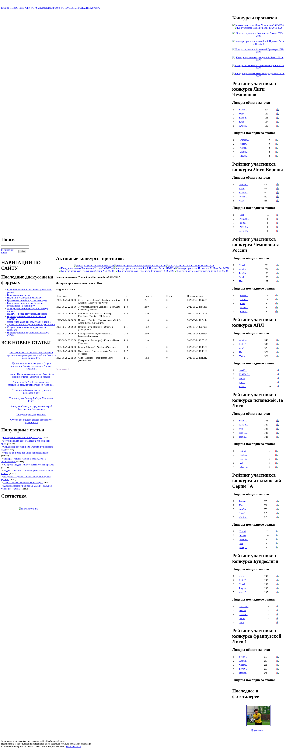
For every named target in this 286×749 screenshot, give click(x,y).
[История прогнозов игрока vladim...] (276, 152)
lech (242, 463)
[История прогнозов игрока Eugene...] (277, 588)
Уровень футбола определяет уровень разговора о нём (31, 391)
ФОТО (64, 8)
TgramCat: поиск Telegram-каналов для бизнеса (31, 324)
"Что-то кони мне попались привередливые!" (26, 452)
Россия (56, 8)
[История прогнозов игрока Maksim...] (276, 467)
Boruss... (243, 673)
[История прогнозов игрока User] (277, 114)
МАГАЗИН (84, 8)
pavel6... (244, 307)
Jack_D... (244, 231)
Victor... (243, 144)
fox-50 (243, 451)
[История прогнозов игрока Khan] (277, 122)
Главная (5, 8)
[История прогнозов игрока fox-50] (276, 451)
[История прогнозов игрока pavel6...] (276, 308)
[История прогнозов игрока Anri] (277, 623)
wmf (241, 348)
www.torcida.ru (73, 746)
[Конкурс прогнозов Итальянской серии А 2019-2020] (87, 271)
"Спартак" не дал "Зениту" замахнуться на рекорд (28, 464)
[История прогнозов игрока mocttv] (278, 378)
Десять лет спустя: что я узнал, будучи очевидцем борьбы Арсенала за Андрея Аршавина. (31, 366)
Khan (241, 121)
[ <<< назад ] (62, 369)
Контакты (95, 8)
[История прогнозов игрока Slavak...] (277, 110)
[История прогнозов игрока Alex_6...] (277, 227)
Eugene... (243, 588)
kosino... (244, 299)
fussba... (243, 455)
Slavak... (243, 109)
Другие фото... (258, 730)
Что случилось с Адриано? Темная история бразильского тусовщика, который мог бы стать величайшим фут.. (31, 355)
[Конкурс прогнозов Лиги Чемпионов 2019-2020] (139, 265)
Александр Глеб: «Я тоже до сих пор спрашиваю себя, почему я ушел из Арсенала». (31, 383)
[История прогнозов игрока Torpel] (277, 531)
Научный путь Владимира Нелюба (24, 297)
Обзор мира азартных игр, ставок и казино (29, 322)
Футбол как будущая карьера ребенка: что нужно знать (31, 421)
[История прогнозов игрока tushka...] (277, 437)
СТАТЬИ (73, 8)
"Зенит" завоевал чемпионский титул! (23, 482)
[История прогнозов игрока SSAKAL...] (278, 374)
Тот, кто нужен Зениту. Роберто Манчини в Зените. (31, 399)
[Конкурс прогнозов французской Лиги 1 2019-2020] (202, 271)
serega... (243, 547)
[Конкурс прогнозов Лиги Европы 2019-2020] (190, 265)
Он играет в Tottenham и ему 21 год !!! (22, 437)
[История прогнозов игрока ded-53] (277, 610)
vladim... (244, 152)
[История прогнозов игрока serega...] (277, 547)
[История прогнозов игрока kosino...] (276, 299)
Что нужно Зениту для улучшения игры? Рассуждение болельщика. (31, 407)
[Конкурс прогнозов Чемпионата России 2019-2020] (86, 268)
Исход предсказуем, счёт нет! (31, 414)
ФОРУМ (35, 8)
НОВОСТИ (16, 8)
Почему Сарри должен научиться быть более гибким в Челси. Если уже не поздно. (31, 375)
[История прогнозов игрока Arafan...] (277, 126)
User (241, 113)
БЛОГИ (26, 8)
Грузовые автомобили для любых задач (27, 300)
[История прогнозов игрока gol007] (277, 223)
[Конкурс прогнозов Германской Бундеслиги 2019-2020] (145, 271)
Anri (242, 622)
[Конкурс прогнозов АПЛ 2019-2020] (144, 268)
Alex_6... (244, 227)
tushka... (243, 436)
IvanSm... (243, 117)
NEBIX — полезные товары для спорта (27, 313)
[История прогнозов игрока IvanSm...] (277, 118)
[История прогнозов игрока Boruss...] (277, 673)
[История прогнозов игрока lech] (276, 463)
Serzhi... (243, 277)
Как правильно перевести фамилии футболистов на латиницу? (25, 304)
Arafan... (243, 125)
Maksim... (244, 467)
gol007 (243, 223)
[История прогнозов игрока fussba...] (276, 455)
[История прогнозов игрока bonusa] (277, 535)
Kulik (242, 618)
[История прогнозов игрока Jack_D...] (277, 231)
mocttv (242, 378)
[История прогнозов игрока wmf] (277, 348)
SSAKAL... (244, 374)
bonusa (243, 535)
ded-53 (243, 610)
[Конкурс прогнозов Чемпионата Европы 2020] (94, 265)
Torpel (243, 531)
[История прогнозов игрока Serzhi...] (277, 277)
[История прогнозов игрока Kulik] (277, 619)
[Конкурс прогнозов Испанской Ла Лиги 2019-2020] (202, 268)
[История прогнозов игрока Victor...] (276, 144)
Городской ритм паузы (18, 295)
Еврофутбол (46, 8)
